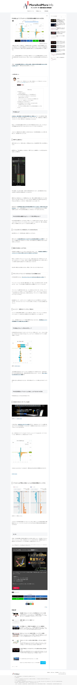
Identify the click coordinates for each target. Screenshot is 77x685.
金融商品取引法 (17, 677)
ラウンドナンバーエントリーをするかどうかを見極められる (28, 98)
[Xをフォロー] (29, 604)
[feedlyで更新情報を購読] (31, 604)
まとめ (19, 107)
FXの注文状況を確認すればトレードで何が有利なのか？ (27, 94)
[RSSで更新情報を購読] (33, 604)
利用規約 (48, 672)
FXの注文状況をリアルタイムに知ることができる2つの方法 (27, 103)
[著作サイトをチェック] (26, 604)
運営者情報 (56, 672)
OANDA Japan (19, 418)
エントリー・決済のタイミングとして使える (26, 100)
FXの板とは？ (20, 91)
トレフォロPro (23, 82)
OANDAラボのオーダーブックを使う (25, 104)
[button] (42, 41)
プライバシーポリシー (62, 672)
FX (13, 592)
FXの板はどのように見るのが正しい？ (24, 101)
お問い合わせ (52, 672)
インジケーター (17, 592)
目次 (28, 89)
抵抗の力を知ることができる (23, 97)
